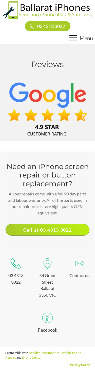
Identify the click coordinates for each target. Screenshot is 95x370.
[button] (47, 26)
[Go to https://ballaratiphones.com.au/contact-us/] (79, 269)
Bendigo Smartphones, (44, 353)
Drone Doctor (32, 357)
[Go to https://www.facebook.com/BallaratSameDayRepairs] (47, 323)
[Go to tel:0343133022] (15, 272)
